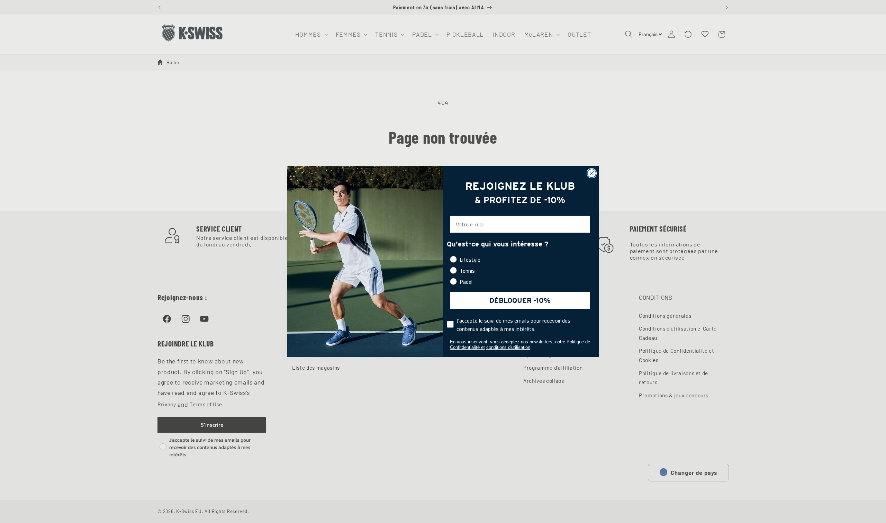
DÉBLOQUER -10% (520, 300)
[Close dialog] (591, 173)
